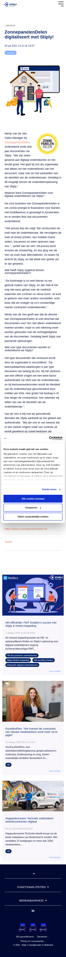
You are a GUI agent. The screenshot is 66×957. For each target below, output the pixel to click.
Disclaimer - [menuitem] (43, 936)
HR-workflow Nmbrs (43, 660)
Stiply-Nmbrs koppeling (18, 660)
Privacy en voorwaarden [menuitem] (32, 941)
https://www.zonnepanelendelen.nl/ (26, 528)
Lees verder (55, 671)
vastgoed (10, 53)
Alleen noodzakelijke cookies (33, 516)
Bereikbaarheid (31, 900)
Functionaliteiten (31, 887)
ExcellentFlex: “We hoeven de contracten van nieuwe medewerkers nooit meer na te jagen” (31, 732)
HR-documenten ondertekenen (22, 655)
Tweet (8, 541)
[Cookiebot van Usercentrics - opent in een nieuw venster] (49, 438)
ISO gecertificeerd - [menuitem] (25, 936)
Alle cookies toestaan (33, 498)
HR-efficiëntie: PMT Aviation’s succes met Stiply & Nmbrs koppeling (30, 624)
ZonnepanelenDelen (17, 142)
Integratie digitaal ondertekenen (22, 665)
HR (8, 765)
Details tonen (49, 489)
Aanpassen (31, 507)
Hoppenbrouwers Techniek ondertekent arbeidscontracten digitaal (29, 820)
